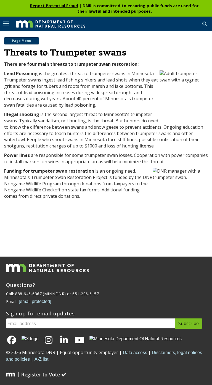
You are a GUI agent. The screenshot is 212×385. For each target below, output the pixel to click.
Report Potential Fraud (54, 5)
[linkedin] (64, 340)
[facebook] (11, 340)
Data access (135, 352)
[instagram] (48, 340)
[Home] (46, 23)
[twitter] (30, 339)
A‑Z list (41, 359)
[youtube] (79, 340)
